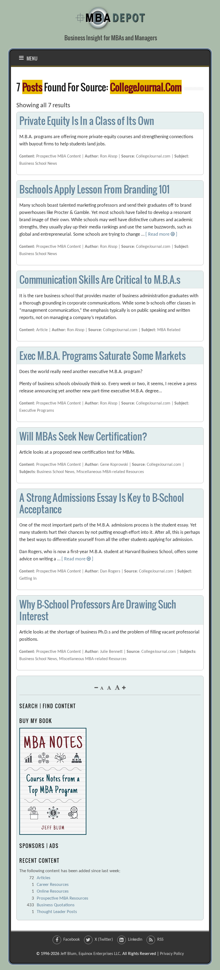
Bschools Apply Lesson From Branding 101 (94, 189)
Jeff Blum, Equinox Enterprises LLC (90, 954)
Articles (43, 878)
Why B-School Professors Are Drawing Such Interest (97, 610)
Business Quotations (56, 905)
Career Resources (53, 884)
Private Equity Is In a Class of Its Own (86, 120)
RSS (160, 939)
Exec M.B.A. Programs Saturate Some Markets (102, 355)
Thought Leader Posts (57, 912)
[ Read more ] (161, 234)
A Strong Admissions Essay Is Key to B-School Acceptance (101, 503)
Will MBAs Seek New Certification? (83, 436)
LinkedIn (135, 939)
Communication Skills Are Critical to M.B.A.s (99, 279)
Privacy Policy (172, 954)
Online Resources (53, 891)
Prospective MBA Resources (62, 898)
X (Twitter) (104, 939)
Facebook (71, 939)
